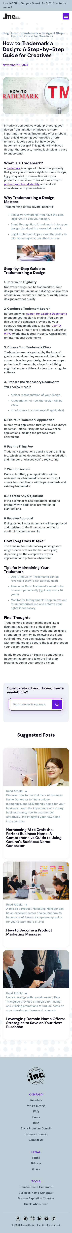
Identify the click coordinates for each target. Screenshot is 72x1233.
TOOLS (36, 1181)
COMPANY (36, 1094)
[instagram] (32, 1218)
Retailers (36, 1100)
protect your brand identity (22, 184)
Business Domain (36, 1134)
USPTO (56, 326)
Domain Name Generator (36, 1187)
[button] (66, 16)
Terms (36, 1158)
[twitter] (25, 1218)
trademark (13, 168)
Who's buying (36, 1106)
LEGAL (36, 1152)
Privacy (36, 1163)
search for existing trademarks (46, 314)
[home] (12, 16)
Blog (36, 1123)
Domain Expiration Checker (36, 1198)
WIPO (7, 334)
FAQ (36, 1111)
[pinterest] (54, 1218)
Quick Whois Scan (36, 1204)
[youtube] (46, 1218)
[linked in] (39, 1218)
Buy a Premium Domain (36, 1128)
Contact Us (36, 1140)
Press (36, 1117)
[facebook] (18, 1218)
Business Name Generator (36, 1193)
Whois (36, 1169)
